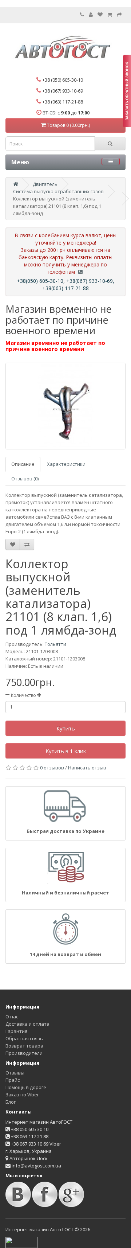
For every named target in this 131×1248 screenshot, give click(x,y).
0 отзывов (52, 767)
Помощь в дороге (25, 1087)
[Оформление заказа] (119, 14)
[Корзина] (109, 14)
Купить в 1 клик (65, 750)
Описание (23, 464)
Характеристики (66, 464)
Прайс (12, 1080)
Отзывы (14, 1072)
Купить (65, 728)
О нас (11, 1016)
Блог (10, 1102)
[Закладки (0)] (100, 14)
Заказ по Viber (22, 1094)
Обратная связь (24, 1038)
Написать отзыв (87, 767)
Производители (24, 1053)
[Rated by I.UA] (21, 1242)
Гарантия (16, 1031)
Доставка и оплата (27, 1024)
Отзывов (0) (25, 478)
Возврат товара (24, 1045)
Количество (23, 695)
